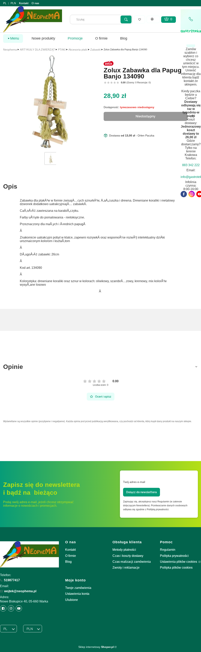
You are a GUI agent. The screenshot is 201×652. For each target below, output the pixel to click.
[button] (126, 19)
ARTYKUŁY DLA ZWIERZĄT (37, 49)
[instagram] (191, 194)
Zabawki (95, 49)
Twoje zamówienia (78, 587)
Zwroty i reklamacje (126, 567)
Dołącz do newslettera (141, 492)
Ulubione (71, 599)
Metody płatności (124, 549)
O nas (35, 3)
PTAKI (62, 49)
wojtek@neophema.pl (20, 591)
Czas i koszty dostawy (127, 555)
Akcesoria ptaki (78, 49)
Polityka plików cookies (176, 567)
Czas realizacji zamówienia (131, 561)
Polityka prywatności (174, 555)
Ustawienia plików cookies (179, 561)
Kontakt (23, 3)
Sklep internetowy (96, 646)
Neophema (10, 49)
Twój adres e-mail (134, 481)
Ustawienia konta (77, 593)
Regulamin (167, 549)
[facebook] (184, 194)
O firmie (70, 555)
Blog (68, 561)
